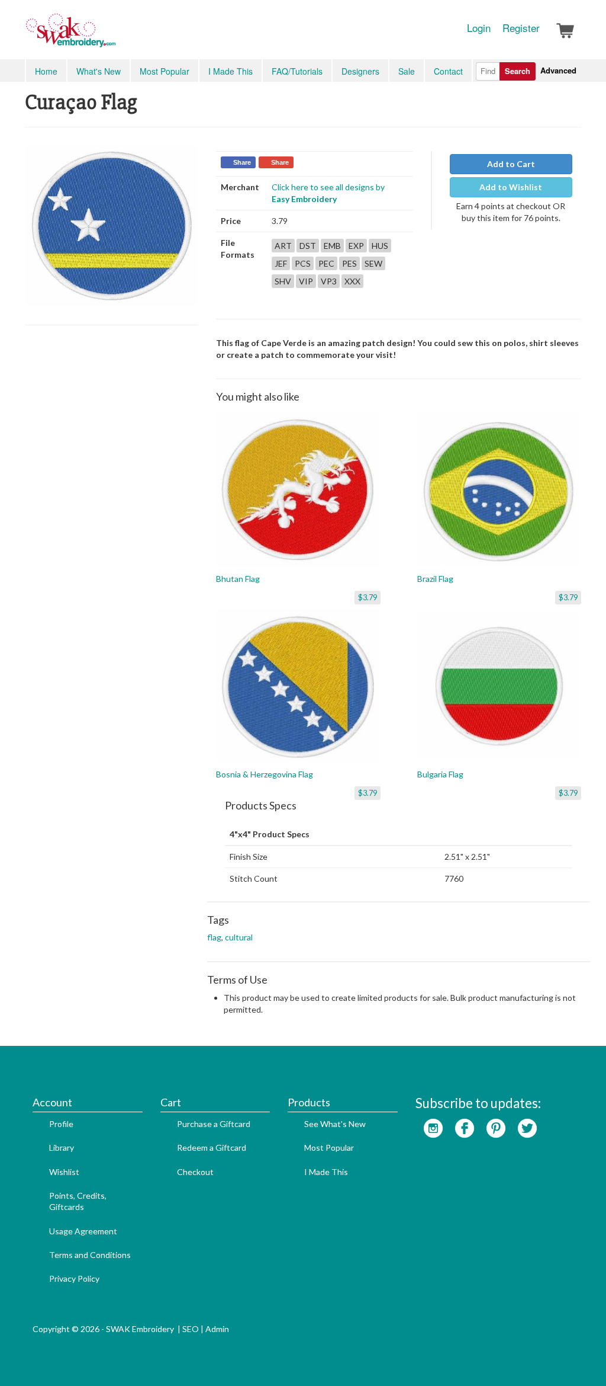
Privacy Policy (74, 1278)
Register (521, 28)
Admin (217, 1329)
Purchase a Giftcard (213, 1124)
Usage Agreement (83, 1231)
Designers (360, 71)
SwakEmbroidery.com (113, 35)
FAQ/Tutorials (297, 71)
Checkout (195, 1172)
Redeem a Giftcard (211, 1147)
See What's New (335, 1124)
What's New (98, 71)
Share (242, 162)
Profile (61, 1124)
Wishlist (64, 1172)
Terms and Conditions (90, 1255)
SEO (190, 1329)
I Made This (230, 71)
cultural (239, 937)
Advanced (558, 70)
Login (479, 28)
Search (517, 70)
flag (214, 937)
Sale (406, 71)
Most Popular (164, 71)
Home (46, 71)
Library (61, 1147)
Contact (448, 71)
